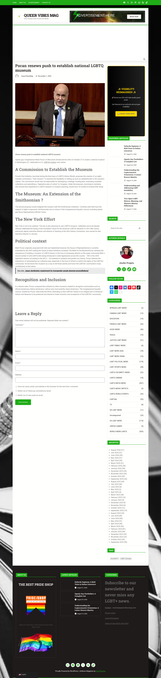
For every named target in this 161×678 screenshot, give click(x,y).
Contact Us (46, 2)
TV (111, 405)
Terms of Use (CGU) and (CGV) (117, 624)
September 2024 (117, 510)
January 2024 (116, 532)
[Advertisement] (80, 41)
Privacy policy (110, 613)
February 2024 (116, 529)
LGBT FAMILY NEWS (118, 345)
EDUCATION (114, 319)
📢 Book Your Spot (126, 114)
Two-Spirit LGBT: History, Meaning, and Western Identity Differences (133, 202)
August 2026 (116, 450)
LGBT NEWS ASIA (116, 351)
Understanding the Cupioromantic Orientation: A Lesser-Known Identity (133, 173)
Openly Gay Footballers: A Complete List (133, 160)
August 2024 (116, 513)
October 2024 (116, 508)
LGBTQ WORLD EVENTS (119, 394)
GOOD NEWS (115, 329)
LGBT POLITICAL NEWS (119, 362)
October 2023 (116, 539)
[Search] (139, 228)
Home (15, 2)
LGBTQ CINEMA (116, 378)
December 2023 (117, 534)
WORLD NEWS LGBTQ (118, 431)
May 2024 (115, 521)
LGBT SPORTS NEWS (118, 367)
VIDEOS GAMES (116, 426)
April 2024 (115, 524)
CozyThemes (100, 671)
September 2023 (117, 542)
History (112, 335)
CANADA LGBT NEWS (118, 313)
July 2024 (115, 516)
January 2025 (116, 500)
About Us (22, 2)
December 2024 (117, 503)
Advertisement (33, 2)
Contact (108, 608)
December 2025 (117, 471)
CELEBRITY (114, 558)
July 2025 (115, 484)
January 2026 (116, 468)
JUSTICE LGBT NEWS (118, 340)
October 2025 (116, 476)
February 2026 (116, 466)
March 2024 (115, 526)
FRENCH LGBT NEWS (118, 324)
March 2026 (115, 463)
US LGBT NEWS (116, 421)
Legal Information (112, 618)
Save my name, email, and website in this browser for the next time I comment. (48, 386)
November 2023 (117, 537)
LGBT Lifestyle (126, 559)
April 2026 (115, 460)
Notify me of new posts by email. (30, 395)
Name (18, 351)
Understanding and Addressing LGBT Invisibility (132, 187)
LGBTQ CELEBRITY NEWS (120, 372)
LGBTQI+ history (50, 162)
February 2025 (116, 497)
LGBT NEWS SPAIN (117, 356)
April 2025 (115, 492)
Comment (19, 325)
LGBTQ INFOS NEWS (118, 383)
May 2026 (115, 458)
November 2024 (117, 505)
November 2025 (117, 474)
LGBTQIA (113, 399)
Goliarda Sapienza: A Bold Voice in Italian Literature (132, 148)
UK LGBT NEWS (116, 410)
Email (18, 363)
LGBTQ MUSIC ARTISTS (119, 388)
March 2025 (115, 495)
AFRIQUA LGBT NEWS (118, 308)
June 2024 (115, 518)
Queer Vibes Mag (41, 15)
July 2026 (115, 453)
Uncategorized (115, 415)
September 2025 (117, 479)
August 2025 (116, 482)
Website (18, 375)
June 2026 (115, 455)
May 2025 (115, 489)
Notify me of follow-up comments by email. (34, 391)
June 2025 (115, 487)
